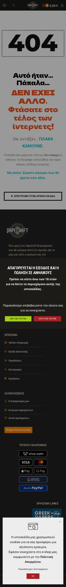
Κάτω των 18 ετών (47, 319)
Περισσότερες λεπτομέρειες (33, 569)
